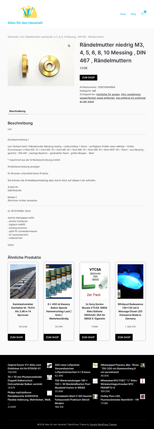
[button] (69, 46)
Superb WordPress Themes (103, 424)
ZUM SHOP (88, 77)
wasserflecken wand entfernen (97, 97)
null (22, 37)
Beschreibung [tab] (17, 111)
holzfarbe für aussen (108, 94)
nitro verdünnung (130, 94)
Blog (133, 14)
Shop (123, 14)
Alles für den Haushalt (25, 23)
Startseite (13, 37)
